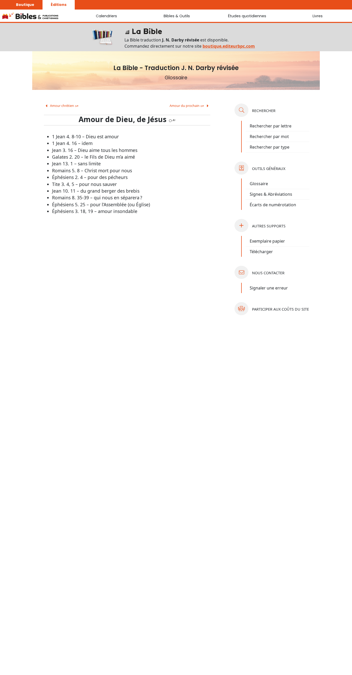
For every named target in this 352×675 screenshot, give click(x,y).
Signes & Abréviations (271, 194)
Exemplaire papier (267, 241)
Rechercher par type (269, 147)
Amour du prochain (187, 105)
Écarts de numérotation (273, 205)
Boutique (25, 4)
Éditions (58, 4)
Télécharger (261, 251)
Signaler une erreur (269, 288)
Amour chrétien (64, 105)
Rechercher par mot (269, 136)
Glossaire (259, 183)
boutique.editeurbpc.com (229, 46)
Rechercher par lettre (270, 126)
